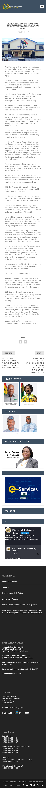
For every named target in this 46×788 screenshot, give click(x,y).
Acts (5, 785)
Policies (11, 785)
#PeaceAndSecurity (14, 558)
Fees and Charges (9, 581)
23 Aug (14, 553)
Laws (18, 785)
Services (5, 587)
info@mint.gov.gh (15, 707)
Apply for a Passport (10, 599)
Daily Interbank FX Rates (12, 593)
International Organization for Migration (19, 605)
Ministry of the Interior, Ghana (23, 550)
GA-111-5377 (24, 713)
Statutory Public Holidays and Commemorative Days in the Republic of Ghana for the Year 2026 (22, 611)
